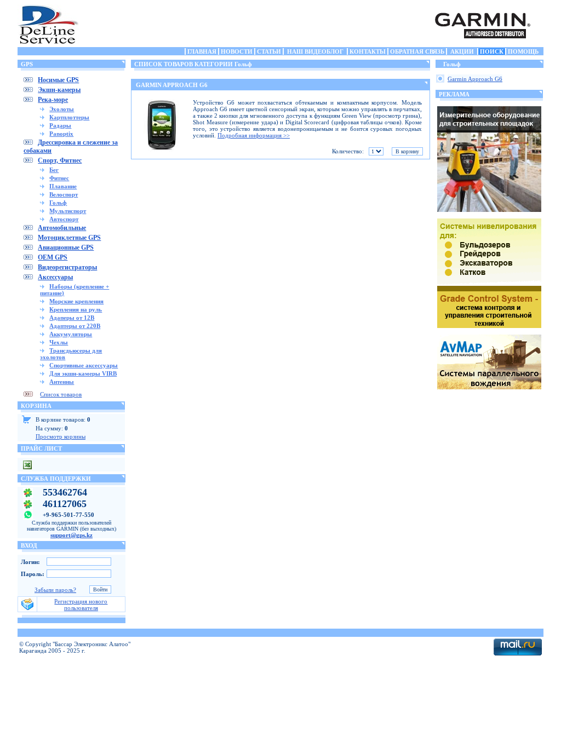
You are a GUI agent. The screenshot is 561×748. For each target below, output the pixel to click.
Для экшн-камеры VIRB (83, 373)
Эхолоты (61, 109)
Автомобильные (62, 228)
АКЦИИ (462, 51)
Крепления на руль (75, 309)
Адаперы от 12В (71, 317)
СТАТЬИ (269, 51)
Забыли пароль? (55, 589)
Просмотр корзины (60, 436)
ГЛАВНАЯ (201, 51)
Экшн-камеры (59, 90)
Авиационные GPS (66, 247)
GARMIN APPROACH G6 (172, 85)
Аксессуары (55, 277)
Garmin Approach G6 (475, 79)
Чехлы (58, 342)
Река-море (53, 99)
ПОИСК (491, 51)
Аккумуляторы (70, 334)
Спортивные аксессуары (83, 365)
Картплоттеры (69, 117)
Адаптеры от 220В (74, 326)
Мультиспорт (67, 211)
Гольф (58, 202)
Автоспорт (63, 219)
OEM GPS (52, 257)
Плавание (63, 186)
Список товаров (61, 394)
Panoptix (61, 133)
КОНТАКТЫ (368, 51)
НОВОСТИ (237, 51)
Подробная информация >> (253, 135)
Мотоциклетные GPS (69, 237)
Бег (54, 169)
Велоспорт (63, 194)
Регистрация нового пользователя (80, 604)
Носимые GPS (58, 80)
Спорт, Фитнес (60, 160)
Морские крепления (76, 301)
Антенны (61, 381)
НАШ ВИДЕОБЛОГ (315, 51)
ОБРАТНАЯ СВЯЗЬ (417, 51)
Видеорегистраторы (67, 267)
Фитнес (59, 178)
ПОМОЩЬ (523, 51)
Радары (60, 125)
